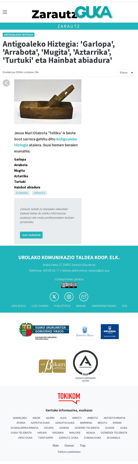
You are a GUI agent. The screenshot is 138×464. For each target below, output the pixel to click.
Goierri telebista (87, 427)
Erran (117, 422)
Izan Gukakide (31, 235)
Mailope (74, 432)
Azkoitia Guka (64, 422)
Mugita (19, 170)
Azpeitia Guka (40, 422)
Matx (56, 445)
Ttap (83, 445)
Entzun (123, 72)
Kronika (58, 432)
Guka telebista (21, 432)
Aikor (36, 417)
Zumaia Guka (92, 437)
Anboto (92, 417)
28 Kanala (113, 437)
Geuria (49, 427)
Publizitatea (62, 306)
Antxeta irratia (114, 417)
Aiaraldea (20, 417)
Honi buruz (18, 306)
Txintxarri (45, 437)
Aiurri (50, 417)
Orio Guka (25, 437)
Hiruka (42, 432)
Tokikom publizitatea (69, 451)
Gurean (69, 445)
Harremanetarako (104, 306)
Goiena (64, 427)
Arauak (81, 306)
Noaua (90, 432)
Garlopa (20, 159)
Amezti (77, 417)
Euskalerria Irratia (24, 427)
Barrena (86, 422)
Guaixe (109, 427)
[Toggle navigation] (5, 12)
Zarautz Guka (68, 437)
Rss (124, 306)
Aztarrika (21, 176)
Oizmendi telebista (114, 432)
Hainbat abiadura (27, 187)
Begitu (102, 422)
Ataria (21, 422)
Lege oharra (40, 306)
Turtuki (20, 181)
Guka (123, 427)
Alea (63, 417)
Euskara (21, 193)
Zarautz (69, 26)
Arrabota (20, 165)
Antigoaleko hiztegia (18, 34)
